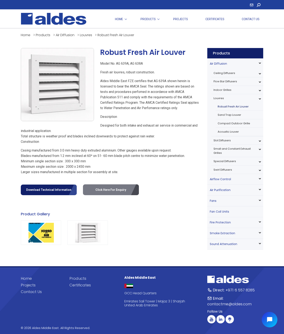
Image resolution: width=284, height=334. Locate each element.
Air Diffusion (65, 35)
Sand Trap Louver (229, 115)
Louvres (86, 35)
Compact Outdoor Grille (234, 123)
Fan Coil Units (219, 212)
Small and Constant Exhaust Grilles (232, 151)
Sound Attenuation (223, 244)
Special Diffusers (225, 161)
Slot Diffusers (222, 140)
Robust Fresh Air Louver (233, 106)
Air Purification (220, 190)
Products (148, 19)
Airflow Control (220, 179)
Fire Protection (220, 222)
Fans (213, 201)
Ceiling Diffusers (224, 73)
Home (119, 19)
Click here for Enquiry (110, 189)
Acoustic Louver (228, 132)
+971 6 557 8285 (234, 290)
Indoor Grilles (222, 90)
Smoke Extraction (222, 233)
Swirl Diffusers (223, 170)
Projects (180, 19)
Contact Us (250, 19)
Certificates (214, 19)
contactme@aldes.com (229, 301)
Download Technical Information (48, 189)
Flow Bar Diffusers (225, 81)
